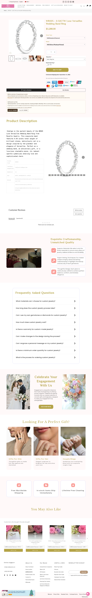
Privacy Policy (56, 594)
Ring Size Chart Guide (59, 574)
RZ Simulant (42, 572)
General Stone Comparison (46, 566)
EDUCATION (21, 7)
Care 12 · (12, 110)
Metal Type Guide (58, 566)
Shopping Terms (64, 594)
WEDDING (38, 5)
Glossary (56, 569)
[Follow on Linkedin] (71, 2)
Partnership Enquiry (30, 579)
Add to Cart (13, 550)
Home (5, 10)
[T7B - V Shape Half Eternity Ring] (13, 532)
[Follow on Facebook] (63, 2)
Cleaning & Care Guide (59, 577)
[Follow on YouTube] (73, 2)
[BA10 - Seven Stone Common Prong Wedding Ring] (57, 532)
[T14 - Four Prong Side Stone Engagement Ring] (78, 532)
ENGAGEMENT (30, 5)
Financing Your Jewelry (45, 581)
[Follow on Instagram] (68, 2)
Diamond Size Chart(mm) (59, 579)
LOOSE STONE (21, 5)
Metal (47, 41)
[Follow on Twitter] (66, 2)
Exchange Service (74, 594)
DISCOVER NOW (46, 406)
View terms (58, 105)
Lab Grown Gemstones (45, 578)
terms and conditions (82, 575)
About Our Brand (29, 566)
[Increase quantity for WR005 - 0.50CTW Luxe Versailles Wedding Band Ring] (54, 52)
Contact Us (28, 577)
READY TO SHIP (68, 5)
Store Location (29, 569)
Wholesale (28, 582)
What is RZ (42, 569)
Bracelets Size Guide (59, 572)
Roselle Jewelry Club (30, 574)
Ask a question (78, 214)
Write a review (78, 210)
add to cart (57, 70)
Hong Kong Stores (14, 1)
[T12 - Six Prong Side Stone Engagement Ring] (35, 532)
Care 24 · (23, 110)
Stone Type (49, 35)
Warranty (50, 594)
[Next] (41, 35)
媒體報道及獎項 (29, 572)
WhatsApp (10, 97)
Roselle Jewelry (20, 594)
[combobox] (13, 546)
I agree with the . (79, 575)
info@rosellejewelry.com (9, 567)
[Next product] (87, 538)
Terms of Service (83, 594)
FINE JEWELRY (46, 5)
